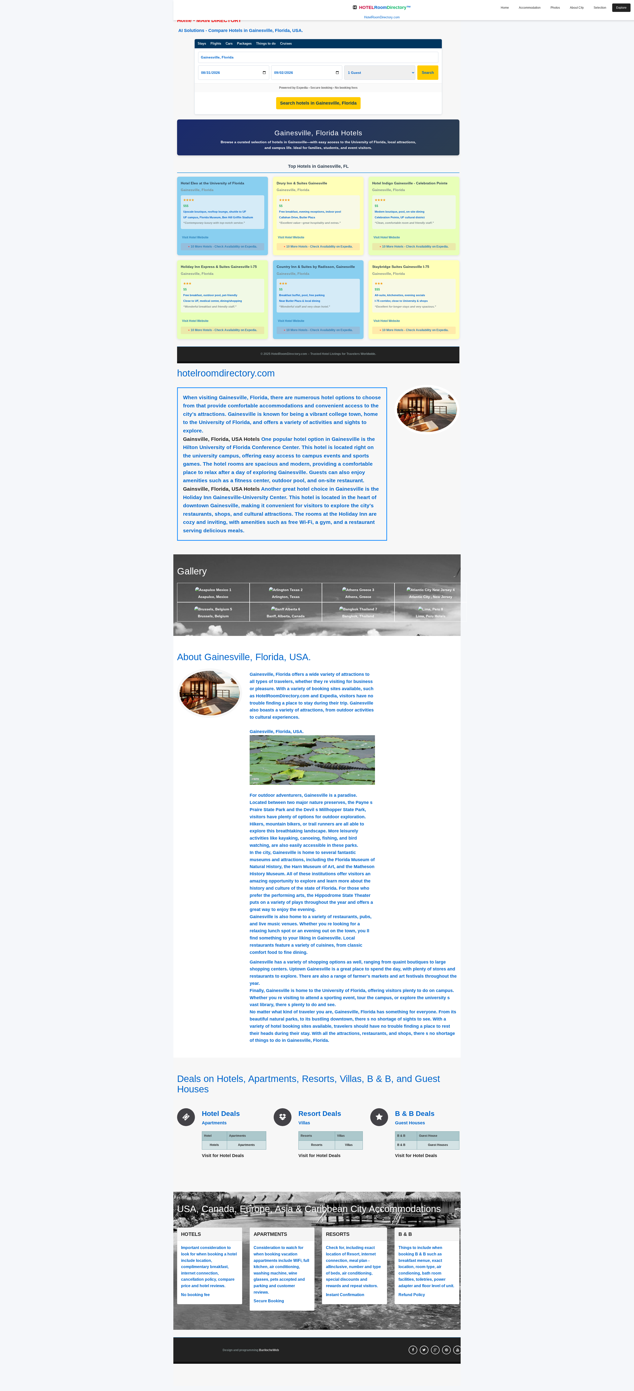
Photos (555, 7)
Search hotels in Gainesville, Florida (318, 103)
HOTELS (191, 1234)
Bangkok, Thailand (358, 616)
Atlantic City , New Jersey (430, 597)
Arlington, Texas (286, 597)
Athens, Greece (358, 597)
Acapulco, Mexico (213, 597)
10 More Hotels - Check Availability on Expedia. (222, 246)
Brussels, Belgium (213, 616)
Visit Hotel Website (195, 237)
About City (577, 7)
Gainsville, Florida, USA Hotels (221, 439)
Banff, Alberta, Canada (286, 616)
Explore (621, 7)
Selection (600, 7)
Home (505, 7)
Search (428, 72)
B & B (401, 1145)
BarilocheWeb (269, 1350)
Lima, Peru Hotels (431, 616)
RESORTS (337, 1234)
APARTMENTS (270, 1234)
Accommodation (530, 7)
